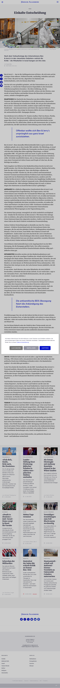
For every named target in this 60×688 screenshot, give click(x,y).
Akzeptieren (45, 348)
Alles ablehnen (16, 348)
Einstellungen (31, 348)
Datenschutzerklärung (23, 342)
